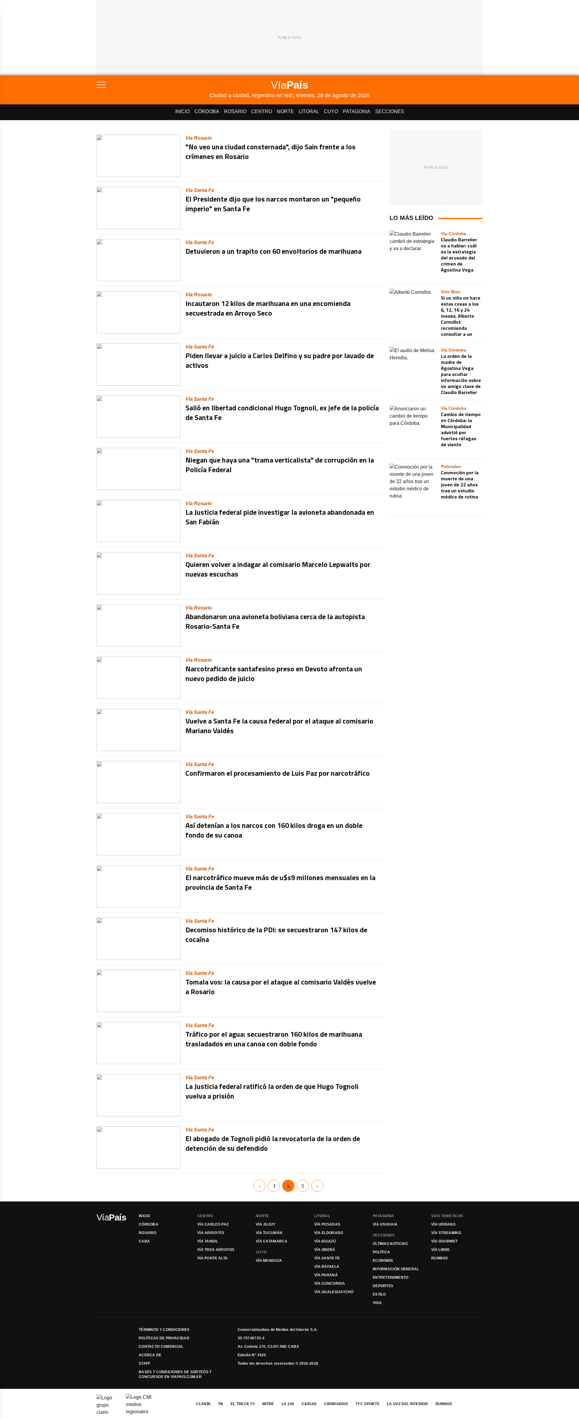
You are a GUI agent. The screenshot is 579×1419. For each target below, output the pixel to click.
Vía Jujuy (266, 1224)
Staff (144, 1363)
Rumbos (439, 1258)
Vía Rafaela (326, 1267)
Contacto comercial (161, 1346)
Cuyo (331, 111)
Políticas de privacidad (164, 1338)
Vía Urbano (443, 1224)
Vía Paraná (326, 1275)
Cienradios (336, 1404)
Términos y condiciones (164, 1330)
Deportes (383, 1286)
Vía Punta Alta (212, 1258)
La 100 (288, 1404)
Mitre (268, 1404)
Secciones (389, 111)
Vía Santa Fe (327, 1258)
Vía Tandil (207, 1241)
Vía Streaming (446, 1233)
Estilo (379, 1294)
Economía (383, 1260)
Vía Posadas (327, 1224)
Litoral (309, 111)
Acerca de (150, 1355)
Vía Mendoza (269, 1260)
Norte (285, 111)
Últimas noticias (390, 1244)
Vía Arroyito (210, 1233)
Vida (377, 1303)
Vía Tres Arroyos (216, 1250)
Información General (396, 1269)
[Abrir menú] (153, 84)
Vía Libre (440, 1250)
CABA (144, 1241)
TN (220, 1404)
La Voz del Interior (407, 1404)
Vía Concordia (329, 1283)
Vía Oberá (324, 1250)
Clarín (203, 1404)
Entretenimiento (391, 1277)
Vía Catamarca (271, 1241)
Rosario (235, 111)
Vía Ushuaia (385, 1224)
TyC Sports (367, 1404)
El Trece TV (243, 1404)
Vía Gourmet (444, 1241)
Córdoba (207, 111)
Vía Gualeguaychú (334, 1292)
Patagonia (356, 111)
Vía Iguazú (325, 1241)
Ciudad (309, 1404)
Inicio (182, 111)
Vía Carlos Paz (213, 1224)
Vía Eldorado (328, 1233)
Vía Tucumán (269, 1233)
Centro (261, 111)
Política (381, 1252)
